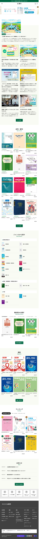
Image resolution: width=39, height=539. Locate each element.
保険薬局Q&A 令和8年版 (5, 217)
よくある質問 (12, 494)
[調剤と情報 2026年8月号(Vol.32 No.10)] (7, 384)
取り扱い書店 (26, 520)
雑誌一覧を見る (19, 400)
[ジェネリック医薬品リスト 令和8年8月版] (7, 185)
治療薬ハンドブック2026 (29, 432)
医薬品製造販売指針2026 (5, 432)
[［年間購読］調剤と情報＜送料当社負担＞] (31, 363)
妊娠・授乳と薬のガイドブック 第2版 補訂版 (31, 173)
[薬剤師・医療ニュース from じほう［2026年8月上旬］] (10, 100)
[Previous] (3, 328)
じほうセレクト (26, 512)
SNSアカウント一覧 (33, 495)
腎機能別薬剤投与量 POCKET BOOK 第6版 (19, 173)
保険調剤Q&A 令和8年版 (5, 451)
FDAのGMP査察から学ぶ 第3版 (30, 195)
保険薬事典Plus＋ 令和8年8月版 (19, 195)
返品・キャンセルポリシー (6, 532)
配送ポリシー (19, 494)
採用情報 (3, 514)
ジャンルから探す (12, 514)
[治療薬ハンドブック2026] (31, 423)
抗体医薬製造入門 (4, 172)
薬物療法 (24, 250)
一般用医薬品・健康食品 (10, 263)
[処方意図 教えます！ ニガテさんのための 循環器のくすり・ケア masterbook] (31, 207)
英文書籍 (24, 296)
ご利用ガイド (5, 494)
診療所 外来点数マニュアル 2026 (19, 432)
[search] (35, 3)
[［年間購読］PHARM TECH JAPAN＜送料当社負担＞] (19, 384)
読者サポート (26, 514)
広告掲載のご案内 (5, 516)
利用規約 (3, 530)
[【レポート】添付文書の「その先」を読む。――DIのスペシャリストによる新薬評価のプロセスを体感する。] (10, 75)
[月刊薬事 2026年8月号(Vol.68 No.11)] (19, 363)
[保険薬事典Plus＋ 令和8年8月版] (19, 185)
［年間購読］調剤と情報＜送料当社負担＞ (30, 373)
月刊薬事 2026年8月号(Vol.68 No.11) (18, 373)
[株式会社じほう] (19, 3)
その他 (7, 302)
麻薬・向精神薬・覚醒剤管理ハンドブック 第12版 (19, 151)
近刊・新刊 (11, 512)
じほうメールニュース (26, 495)
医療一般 (7, 275)
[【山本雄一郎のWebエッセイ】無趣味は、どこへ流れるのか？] (11, 26)
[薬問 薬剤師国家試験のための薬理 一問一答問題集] (31, 140)
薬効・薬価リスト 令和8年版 (30, 451)
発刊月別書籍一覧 (19, 342)
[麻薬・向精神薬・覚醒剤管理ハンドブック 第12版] (19, 140)
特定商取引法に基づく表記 (21, 530)
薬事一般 (7, 285)
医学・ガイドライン (26, 269)
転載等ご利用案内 (27, 518)
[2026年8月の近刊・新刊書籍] (28, 100)
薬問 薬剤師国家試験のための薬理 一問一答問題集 (30, 151)
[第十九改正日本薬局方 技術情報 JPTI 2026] (19, 207)
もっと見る (19, 120)
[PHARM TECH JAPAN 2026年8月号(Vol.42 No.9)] (31, 384)
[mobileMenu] (2, 4)
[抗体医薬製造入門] (7, 162)
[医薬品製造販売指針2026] (7, 423)
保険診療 (24, 263)
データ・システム (5, 518)
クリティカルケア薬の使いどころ (6, 150)
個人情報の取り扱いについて (11, 530)
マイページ (34, 514)
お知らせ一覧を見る (19, 484)
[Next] (36, 328)
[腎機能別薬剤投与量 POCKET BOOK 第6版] (19, 162)
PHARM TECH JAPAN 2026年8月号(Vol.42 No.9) (31, 394)
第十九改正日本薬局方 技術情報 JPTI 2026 (19, 218)
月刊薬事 (17, 512)
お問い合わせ (34, 518)
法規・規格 (7, 296)
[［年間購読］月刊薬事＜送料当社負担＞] (7, 363)
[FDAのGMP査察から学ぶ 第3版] (31, 185)
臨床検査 (7, 256)
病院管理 (7, 269)
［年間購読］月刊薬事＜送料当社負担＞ (6, 373)
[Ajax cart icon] (37, 3)
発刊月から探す (11, 516)
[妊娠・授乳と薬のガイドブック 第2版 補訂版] (31, 162)
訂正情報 (25, 516)
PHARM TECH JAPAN (18, 517)
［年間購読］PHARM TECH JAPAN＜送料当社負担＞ (19, 394)
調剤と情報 (18, 514)
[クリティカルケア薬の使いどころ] (7, 140)
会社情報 (3, 512)
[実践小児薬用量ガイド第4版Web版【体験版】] (10, 51)
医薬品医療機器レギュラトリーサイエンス (19, 521)
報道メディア (4, 520)
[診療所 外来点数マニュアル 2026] (19, 423)
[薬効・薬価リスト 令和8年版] (31, 442)
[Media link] (19, 10)
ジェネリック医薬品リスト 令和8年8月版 (7, 196)
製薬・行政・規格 (26, 285)
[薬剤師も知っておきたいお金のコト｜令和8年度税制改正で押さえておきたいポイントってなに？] (28, 75)
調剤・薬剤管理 (25, 244)
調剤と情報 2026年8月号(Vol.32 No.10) (6, 394)
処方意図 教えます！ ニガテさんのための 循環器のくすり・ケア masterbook (31, 218)
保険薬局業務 (8, 250)
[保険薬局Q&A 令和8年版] (7, 207)
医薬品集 (7, 244)
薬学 (24, 256)
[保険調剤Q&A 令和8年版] (7, 442)
